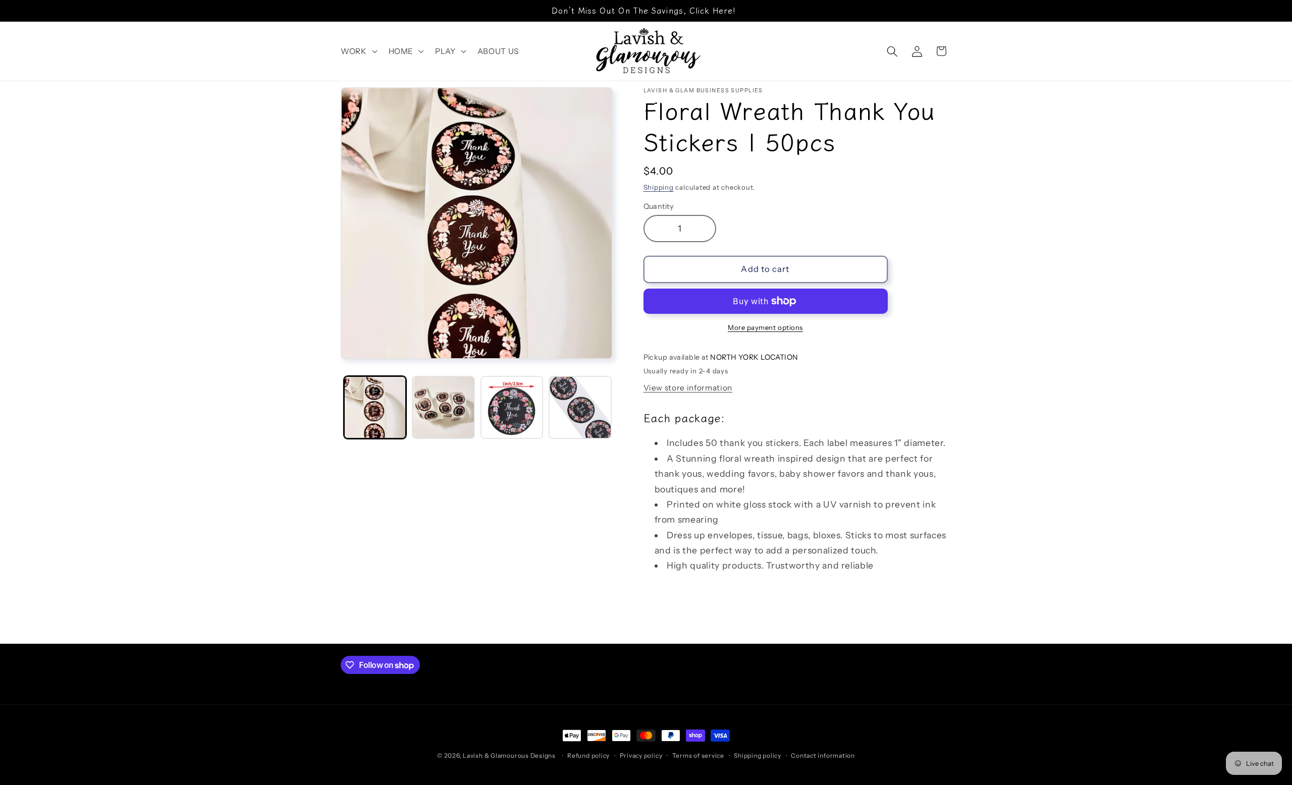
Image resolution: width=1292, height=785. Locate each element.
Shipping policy (757, 755)
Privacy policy (641, 755)
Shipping (658, 187)
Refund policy (588, 755)
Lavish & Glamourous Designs (509, 755)
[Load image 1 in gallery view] (375, 407)
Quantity (658, 206)
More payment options (765, 327)
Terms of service (698, 755)
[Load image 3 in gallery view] (512, 407)
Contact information (823, 755)
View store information (688, 387)
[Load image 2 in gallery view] (443, 407)
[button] (358, 51)
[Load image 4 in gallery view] (580, 407)
